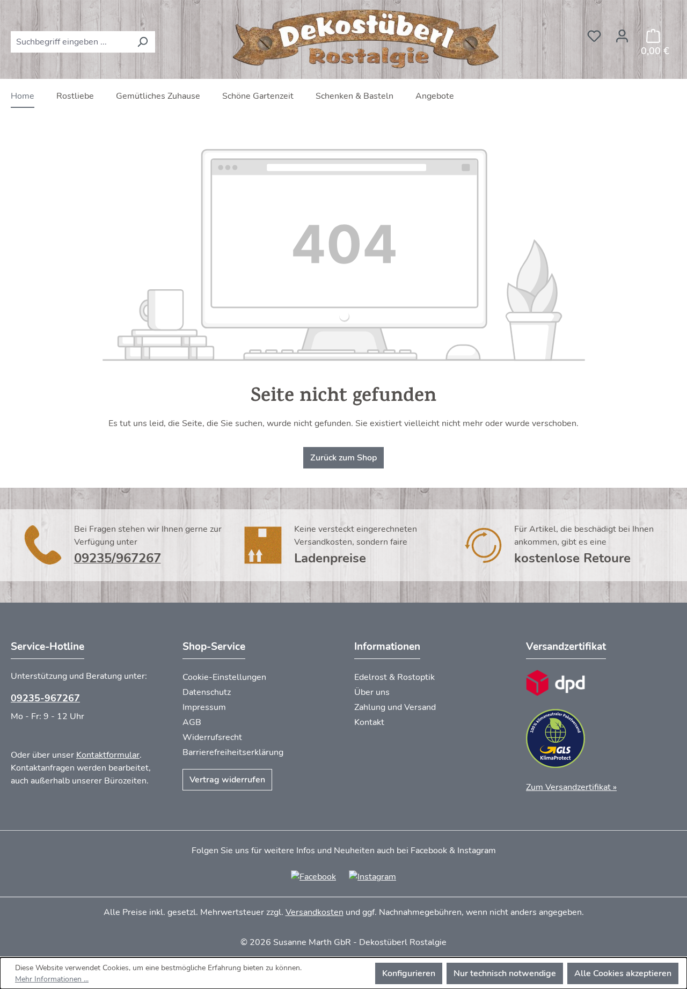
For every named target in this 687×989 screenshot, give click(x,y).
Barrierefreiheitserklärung (232, 752)
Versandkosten (315, 912)
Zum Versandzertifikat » (571, 787)
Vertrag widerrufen (227, 780)
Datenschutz (206, 692)
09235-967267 (45, 698)
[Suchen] (142, 42)
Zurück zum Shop (343, 458)
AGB (191, 722)
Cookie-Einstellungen (224, 677)
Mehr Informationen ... (52, 979)
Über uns (372, 692)
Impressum (204, 707)
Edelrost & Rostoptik (394, 677)
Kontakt (369, 722)
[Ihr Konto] (622, 32)
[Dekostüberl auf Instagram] (372, 876)
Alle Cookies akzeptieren (622, 973)
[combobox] (70, 42)
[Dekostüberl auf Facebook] (313, 876)
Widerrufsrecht (212, 737)
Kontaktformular (108, 755)
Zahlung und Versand (395, 707)
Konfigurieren (408, 973)
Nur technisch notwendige (505, 973)
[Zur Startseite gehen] (368, 39)
